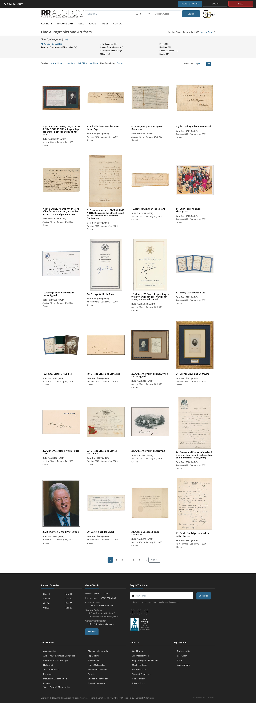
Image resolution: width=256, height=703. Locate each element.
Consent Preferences (145, 698)
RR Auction (66, 698)
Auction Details (207, 32)
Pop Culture (93, 656)
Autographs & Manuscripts (55, 660)
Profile (180, 660)
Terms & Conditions (141, 674)
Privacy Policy (138, 683)
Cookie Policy (138, 679)
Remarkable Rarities (97, 669)
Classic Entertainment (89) (111, 47)
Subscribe (203, 596)
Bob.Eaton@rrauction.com (101, 624)
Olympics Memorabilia (98, 651)
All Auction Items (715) (51, 44)
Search (191, 14)
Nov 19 (68, 598)
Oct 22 (46, 608)
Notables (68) (165, 47)
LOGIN (215, 4)
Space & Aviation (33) (168, 51)
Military (46, 683)
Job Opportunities (140, 656)
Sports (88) (164, 54)
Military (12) (105, 54)
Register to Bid (183, 651)
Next (153, 560)
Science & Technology (98, 679)
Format (120, 63)
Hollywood (48, 665)
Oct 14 (46, 603)
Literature (47, 674)
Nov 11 (68, 594)
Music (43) (163, 44)
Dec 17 (68, 608)
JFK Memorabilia (51, 669)
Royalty (91, 674)
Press (104, 23)
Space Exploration (96, 683)
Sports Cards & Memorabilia (56, 687)
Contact (118, 23)
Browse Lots (65, 23)
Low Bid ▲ (71, 63)
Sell (81, 23)
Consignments (183, 665)
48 (196, 63)
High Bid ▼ (82, 63)
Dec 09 (68, 603)
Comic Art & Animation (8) (111, 51)
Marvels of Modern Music (55, 679)
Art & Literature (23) (108, 44)
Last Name (93, 63)
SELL (240, 4)
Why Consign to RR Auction (145, 660)
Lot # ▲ (53, 63)
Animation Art (49, 651)
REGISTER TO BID (190, 4)
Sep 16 (46, 594)
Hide (65, 39)
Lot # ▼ (61, 63)
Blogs (92, 23)
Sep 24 (46, 598)
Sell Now (92, 631)
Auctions (47, 23)
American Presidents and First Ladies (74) (59, 47)
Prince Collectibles (96, 665)
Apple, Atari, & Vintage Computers (59, 656)
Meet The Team (139, 665)
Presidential (93, 660)
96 (199, 63)
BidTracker (182, 656)
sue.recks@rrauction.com (101, 605)
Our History (137, 651)
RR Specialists (139, 669)
